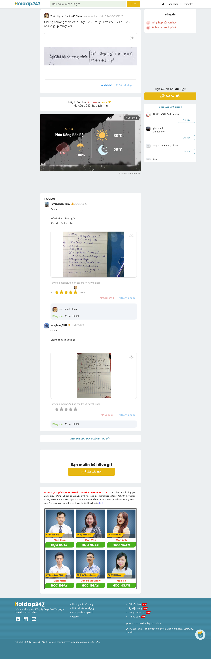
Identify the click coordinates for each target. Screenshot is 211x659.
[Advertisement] (170, 57)
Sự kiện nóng (138, 608)
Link (101, 503)
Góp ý (75, 616)
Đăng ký (188, 3)
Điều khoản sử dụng (83, 608)
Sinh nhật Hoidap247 (164, 27)
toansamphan (90, 16)
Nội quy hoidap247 (82, 612)
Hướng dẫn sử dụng (82, 604)
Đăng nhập (172, 3)
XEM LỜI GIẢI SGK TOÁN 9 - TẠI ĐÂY (90, 438)
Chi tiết (186, 120)
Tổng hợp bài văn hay (164, 22)
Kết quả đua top (139, 612)
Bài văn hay (137, 604)
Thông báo (137, 616)
